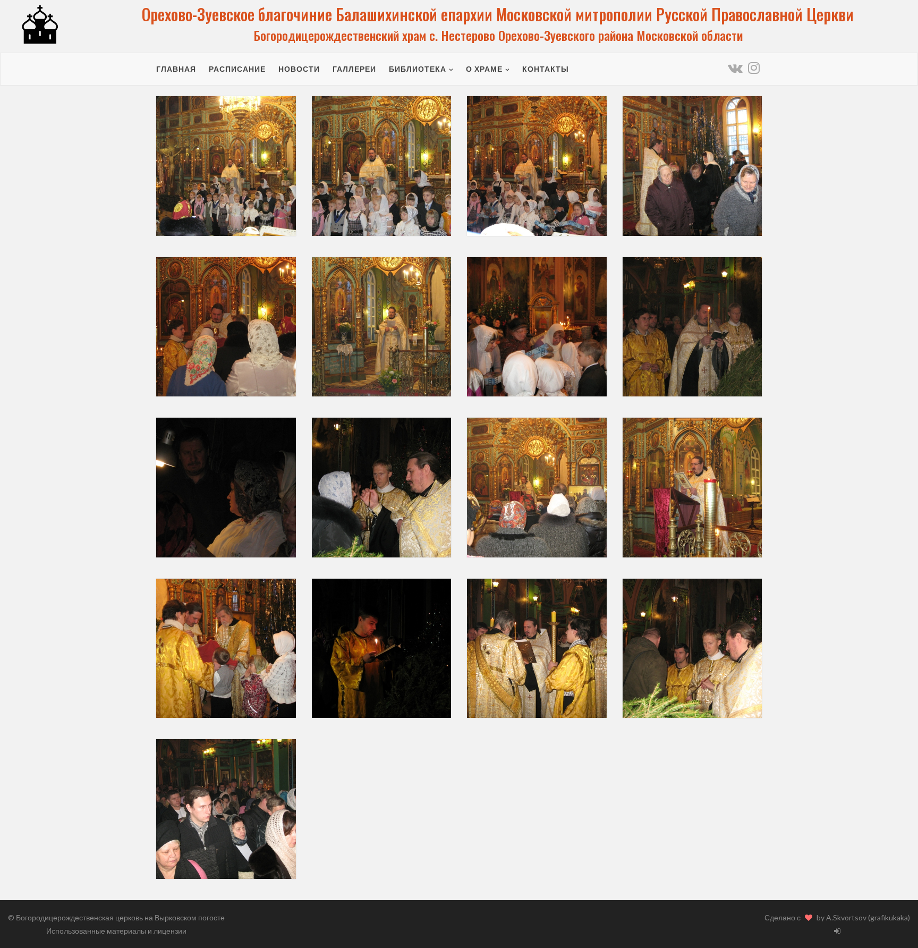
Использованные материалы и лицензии (116, 930)
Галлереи (354, 68)
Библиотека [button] (417, 68)
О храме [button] (484, 68)
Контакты (545, 68)
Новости (299, 68)
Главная (176, 68)
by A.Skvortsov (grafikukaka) (863, 917)
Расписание (237, 68)
